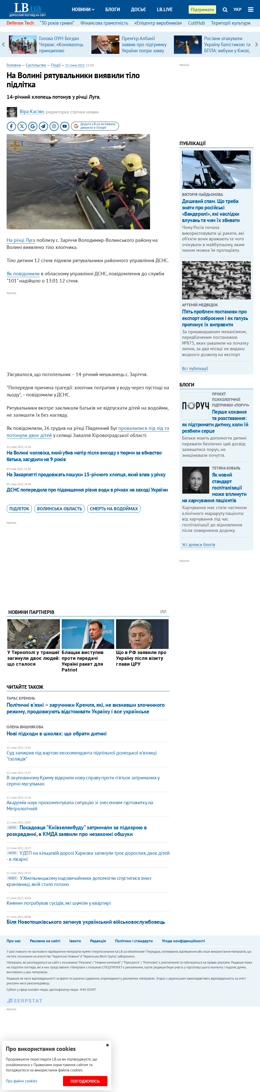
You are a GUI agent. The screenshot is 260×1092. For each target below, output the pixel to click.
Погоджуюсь (85, 1081)
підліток (19, 509)
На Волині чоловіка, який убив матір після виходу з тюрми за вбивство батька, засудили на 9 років (84, 456)
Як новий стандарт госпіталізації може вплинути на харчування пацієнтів (214, 487)
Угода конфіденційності (183, 940)
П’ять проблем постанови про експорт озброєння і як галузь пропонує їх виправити (215, 318)
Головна (14, 65)
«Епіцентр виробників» (158, 23)
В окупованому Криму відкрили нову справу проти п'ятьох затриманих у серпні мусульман (83, 780)
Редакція (98, 940)
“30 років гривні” (57, 23)
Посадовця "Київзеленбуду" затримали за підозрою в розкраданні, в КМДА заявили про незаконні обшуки (77, 830)
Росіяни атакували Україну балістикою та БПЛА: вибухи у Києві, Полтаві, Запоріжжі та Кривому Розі (227, 50)
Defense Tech (20, 23)
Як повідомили (23, 273)
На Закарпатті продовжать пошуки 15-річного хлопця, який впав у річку (86, 474)
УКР (237, 9)
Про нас (14, 940)
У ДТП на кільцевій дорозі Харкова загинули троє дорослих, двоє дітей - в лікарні (88, 856)
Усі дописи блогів (198, 544)
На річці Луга (21, 240)
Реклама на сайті (45, 940)
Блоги (112, 9)
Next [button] (256, 44)
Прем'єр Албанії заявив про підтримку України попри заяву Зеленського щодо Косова (144, 50)
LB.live (165, 9)
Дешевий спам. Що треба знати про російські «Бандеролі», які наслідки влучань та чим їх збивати (211, 211)
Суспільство (36, 65)
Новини (81, 9)
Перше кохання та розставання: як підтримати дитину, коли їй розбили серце (215, 421)
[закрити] (107, 1045)
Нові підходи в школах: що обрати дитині (57, 733)
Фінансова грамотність (104, 23)
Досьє (138, 9)
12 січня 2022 (75, 65)
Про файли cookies (21, 1081)
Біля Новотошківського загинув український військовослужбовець (86, 921)
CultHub (196, 23)
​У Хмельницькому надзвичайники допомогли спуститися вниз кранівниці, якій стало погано (79, 881)
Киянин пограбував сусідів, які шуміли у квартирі (59, 903)
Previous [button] (3, 44)
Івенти (75, 940)
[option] (48, 44)
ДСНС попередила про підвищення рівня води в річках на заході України (87, 489)
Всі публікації (195, 368)
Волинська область (59, 509)
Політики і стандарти (134, 940)
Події (55, 65)
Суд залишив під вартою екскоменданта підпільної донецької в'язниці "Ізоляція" (82, 755)
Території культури (230, 23)
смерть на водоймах (114, 509)
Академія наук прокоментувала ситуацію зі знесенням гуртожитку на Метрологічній (80, 805)
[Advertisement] (88, 331)
